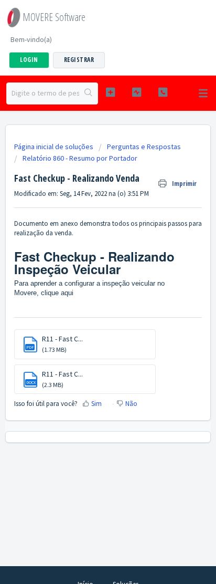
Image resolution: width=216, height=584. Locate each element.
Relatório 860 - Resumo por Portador (80, 158)
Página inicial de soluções (54, 146)
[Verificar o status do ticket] (137, 92)
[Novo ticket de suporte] (111, 92)
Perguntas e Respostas (144, 146)
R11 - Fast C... (62, 338)
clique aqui (57, 293)
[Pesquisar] (88, 93)
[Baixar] (88, 285)
